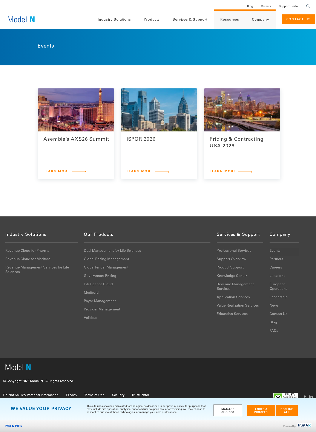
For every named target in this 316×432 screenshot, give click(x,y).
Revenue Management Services (235, 287)
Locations (277, 276)
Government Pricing (100, 276)
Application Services (233, 297)
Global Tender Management (106, 267)
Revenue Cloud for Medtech (28, 259)
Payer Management (100, 301)
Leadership (279, 297)
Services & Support (190, 20)
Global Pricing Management (106, 259)
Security (118, 395)
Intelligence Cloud (98, 284)
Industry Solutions (114, 20)
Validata (90, 318)
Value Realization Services (238, 305)
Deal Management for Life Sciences (112, 251)
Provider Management (102, 309)
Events (275, 251)
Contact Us (298, 19)
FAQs (274, 331)
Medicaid (91, 293)
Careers (266, 6)
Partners (276, 259)
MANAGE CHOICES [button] (228, 411)
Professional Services (234, 251)
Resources (229, 20)
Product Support (230, 267)
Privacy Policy (13, 426)
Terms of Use (94, 395)
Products (152, 20)
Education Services (232, 314)
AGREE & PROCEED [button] (261, 411)
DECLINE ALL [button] (287, 411)
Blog (250, 6)
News (274, 305)
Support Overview (231, 259)
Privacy (71, 395)
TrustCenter (140, 395)
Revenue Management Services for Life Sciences (37, 270)
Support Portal (288, 6)
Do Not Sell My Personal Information (30, 395)
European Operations (278, 287)
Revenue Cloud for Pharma (27, 251)
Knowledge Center (232, 276)
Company (260, 20)
